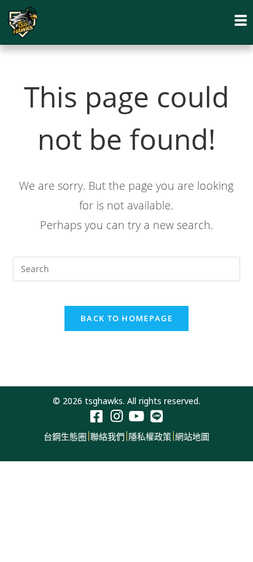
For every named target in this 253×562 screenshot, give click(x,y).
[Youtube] (137, 417)
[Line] (157, 417)
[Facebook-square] (96, 417)
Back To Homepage (126, 318)
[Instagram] (116, 417)
